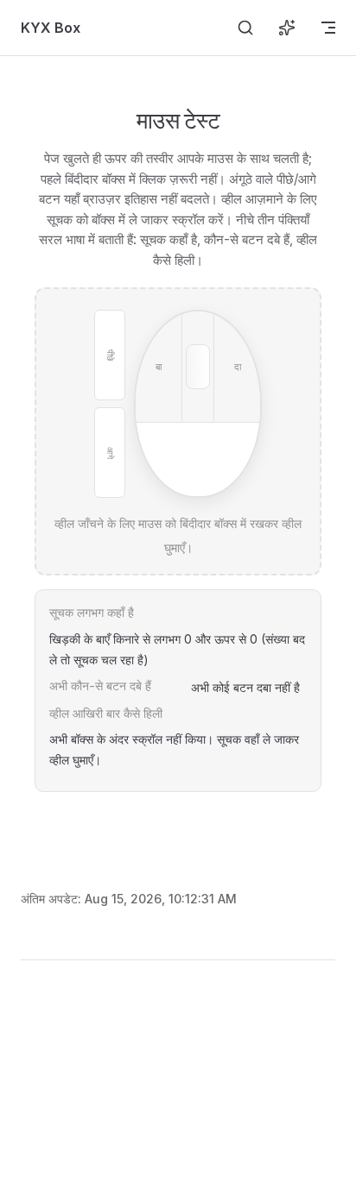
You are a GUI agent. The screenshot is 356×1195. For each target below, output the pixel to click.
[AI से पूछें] (287, 27)
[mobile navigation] (328, 27)
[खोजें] (245, 27)
